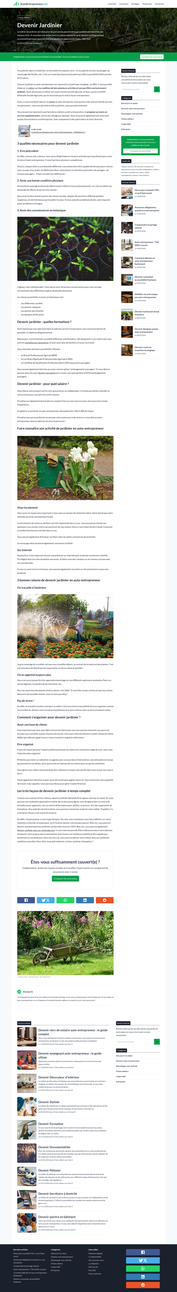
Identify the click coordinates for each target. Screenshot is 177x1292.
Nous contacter (94, 1273)
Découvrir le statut (129, 103)
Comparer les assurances (152, 57)
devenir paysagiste (47, 373)
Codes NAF (126, 124)
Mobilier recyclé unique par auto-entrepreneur (146, 295)
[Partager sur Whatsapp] (65, 900)
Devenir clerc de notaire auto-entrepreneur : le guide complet (73, 1032)
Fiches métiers (24, 17)
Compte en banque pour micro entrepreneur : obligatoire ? (58, 132)
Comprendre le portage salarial (146, 226)
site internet (138, 167)
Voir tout (86, 38)
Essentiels (112, 4)
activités (124, 172)
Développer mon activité (132, 113)
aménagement (126, 175)
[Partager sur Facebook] (26, 900)
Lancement (123, 4)
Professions (147, 4)
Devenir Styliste (48, 1102)
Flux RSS (92, 1270)
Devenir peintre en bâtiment (57, 1217)
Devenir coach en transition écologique (145, 349)
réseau (141, 172)
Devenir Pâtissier (49, 1170)
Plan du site (93, 1267)
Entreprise (159, 4)
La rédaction (93, 1263)
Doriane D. (37, 43)
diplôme (146, 175)
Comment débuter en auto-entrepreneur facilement (145, 261)
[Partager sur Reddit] (105, 900)
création (156, 169)
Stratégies (135, 4)
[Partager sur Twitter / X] (46, 900)
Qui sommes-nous (96, 1260)
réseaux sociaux (127, 167)
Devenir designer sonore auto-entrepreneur (146, 330)
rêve (140, 175)
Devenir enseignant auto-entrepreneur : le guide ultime (70, 1055)
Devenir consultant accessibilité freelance (145, 278)
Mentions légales (95, 1253)
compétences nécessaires (36, 342)
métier (31, 88)
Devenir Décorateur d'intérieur (58, 1077)
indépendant (147, 169)
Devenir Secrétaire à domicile (57, 1193)
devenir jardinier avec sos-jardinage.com (36, 830)
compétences (133, 172)
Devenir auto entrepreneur (133, 108)
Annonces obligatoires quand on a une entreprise (147, 209)
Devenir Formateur (50, 1124)
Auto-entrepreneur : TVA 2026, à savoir (147, 243)
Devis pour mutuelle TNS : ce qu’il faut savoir (147, 191)
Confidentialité (94, 1257)
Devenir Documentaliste (54, 1147)
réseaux (135, 175)
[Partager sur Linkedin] (85, 900)
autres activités (136, 169)
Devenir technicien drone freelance (147, 313)
